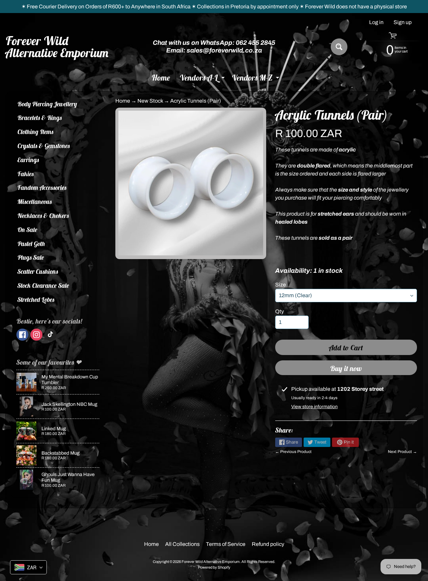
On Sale (27, 230)
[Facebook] (22, 335)
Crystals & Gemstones (43, 146)
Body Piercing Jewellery (47, 104)
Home (160, 78)
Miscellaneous (34, 202)
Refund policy (268, 544)
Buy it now (346, 368)
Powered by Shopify (214, 567)
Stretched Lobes (36, 300)
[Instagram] (36, 335)
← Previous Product (293, 451)
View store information (314, 406)
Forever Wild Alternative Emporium (57, 47)
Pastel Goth (31, 244)
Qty (279, 311)
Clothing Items (35, 132)
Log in (376, 22)
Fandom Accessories (42, 188)
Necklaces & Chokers (43, 216)
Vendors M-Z (256, 79)
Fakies (25, 174)
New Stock (150, 101)
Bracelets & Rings (39, 118)
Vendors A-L (203, 79)
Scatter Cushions (37, 271)
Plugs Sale (30, 257)
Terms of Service (225, 544)
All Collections (182, 544)
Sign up (403, 22)
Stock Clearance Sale (43, 285)
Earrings (28, 160)
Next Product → (402, 451)
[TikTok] (50, 335)
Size (280, 284)
